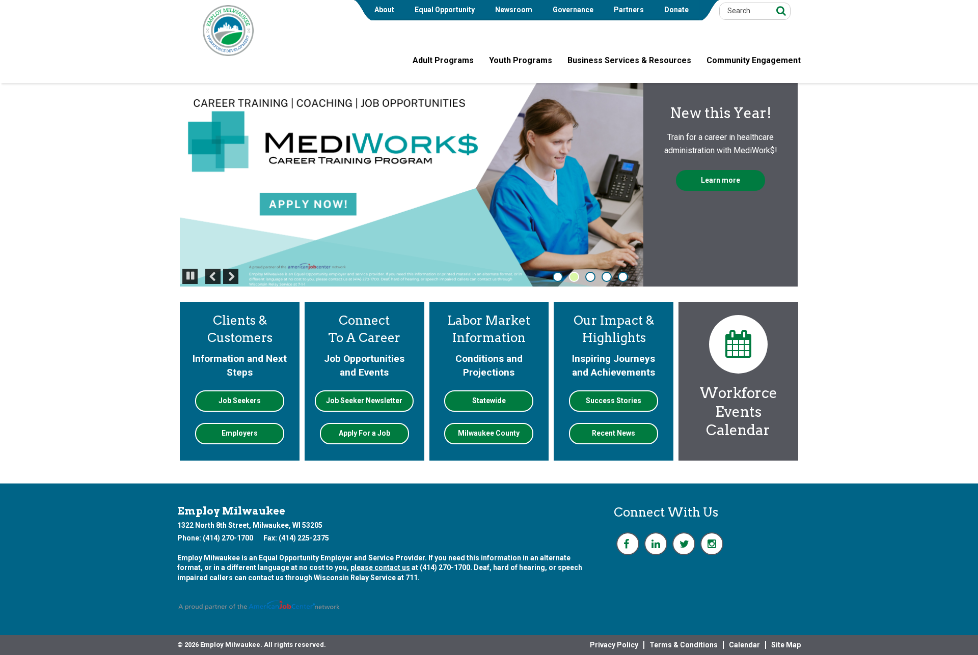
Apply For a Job (364, 433)
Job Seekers (240, 400)
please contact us (380, 567)
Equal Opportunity (445, 10)
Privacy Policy (614, 645)
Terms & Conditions (683, 645)
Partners (629, 10)
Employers (240, 433)
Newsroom (513, 10)
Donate (676, 10)
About (384, 10)
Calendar (744, 645)
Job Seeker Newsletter (364, 400)
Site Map (786, 645)
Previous (213, 276)
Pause (189, 283)
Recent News (613, 433)
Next (230, 276)
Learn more (720, 180)
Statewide (489, 400)
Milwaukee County (489, 433)
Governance (573, 10)
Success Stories (613, 400)
